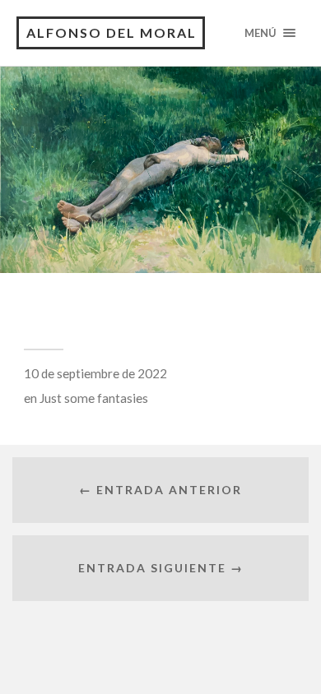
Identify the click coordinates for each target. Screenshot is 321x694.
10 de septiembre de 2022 (95, 373)
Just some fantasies (94, 398)
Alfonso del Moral (111, 32)
